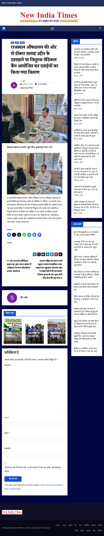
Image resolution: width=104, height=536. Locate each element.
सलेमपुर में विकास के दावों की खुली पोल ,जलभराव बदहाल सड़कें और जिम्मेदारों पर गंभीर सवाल (85, 337)
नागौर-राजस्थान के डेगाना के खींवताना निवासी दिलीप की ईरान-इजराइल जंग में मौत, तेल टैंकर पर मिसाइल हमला (86, 206)
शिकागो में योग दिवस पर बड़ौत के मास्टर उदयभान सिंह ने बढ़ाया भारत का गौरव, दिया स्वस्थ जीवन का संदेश (86, 68)
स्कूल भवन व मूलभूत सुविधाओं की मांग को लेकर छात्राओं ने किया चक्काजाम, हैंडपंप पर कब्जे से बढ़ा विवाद (86, 261)
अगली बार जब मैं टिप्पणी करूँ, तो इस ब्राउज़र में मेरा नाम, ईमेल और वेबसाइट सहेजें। (32, 469)
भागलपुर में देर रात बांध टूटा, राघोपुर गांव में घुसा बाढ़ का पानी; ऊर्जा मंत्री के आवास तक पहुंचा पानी (86, 246)
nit (24, 81)
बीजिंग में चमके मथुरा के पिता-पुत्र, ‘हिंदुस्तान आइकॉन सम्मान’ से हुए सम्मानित (86, 103)
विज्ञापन (100, 531)
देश (12, 42)
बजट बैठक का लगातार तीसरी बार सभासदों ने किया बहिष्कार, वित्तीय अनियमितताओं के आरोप (86, 275)
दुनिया (70, 525)
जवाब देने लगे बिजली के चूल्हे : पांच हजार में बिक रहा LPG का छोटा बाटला (86, 190)
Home (58, 525)
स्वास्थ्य (22, 42)
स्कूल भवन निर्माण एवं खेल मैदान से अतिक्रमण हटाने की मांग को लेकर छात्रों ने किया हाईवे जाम (86, 324)
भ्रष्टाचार (93, 525)
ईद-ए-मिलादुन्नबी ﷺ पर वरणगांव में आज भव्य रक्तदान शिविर (86, 233)
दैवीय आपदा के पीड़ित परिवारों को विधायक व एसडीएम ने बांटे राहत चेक (86, 299)
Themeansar (45, 528)
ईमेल (7, 433)
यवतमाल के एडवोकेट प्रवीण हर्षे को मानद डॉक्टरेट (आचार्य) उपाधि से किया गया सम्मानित (86, 52)
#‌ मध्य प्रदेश (42, 84)
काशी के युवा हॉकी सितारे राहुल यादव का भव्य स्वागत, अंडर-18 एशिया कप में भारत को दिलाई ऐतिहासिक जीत (85, 86)
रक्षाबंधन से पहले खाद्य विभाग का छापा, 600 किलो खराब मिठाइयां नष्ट (86, 287)
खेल (94, 531)
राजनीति (86, 525)
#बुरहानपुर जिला (26, 88)
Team (64, 525)
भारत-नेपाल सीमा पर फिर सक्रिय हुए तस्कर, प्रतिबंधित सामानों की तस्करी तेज (86, 118)
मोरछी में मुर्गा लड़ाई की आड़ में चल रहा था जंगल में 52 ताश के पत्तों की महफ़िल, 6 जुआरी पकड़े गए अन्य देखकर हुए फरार (86, 173)
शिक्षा (76, 531)
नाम (6, 418)
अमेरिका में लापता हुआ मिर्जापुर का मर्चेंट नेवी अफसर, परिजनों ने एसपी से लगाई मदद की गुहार (86, 133)
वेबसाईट (7, 448)
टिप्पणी (8, 365)
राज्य (17, 42)
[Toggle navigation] (52, 28)
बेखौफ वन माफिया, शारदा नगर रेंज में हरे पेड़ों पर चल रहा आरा (85, 350)
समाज (82, 531)
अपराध (100, 525)
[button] (100, 28)
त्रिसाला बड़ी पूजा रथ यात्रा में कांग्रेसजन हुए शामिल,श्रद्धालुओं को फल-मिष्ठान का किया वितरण (86, 312)
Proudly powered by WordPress (13, 528)
